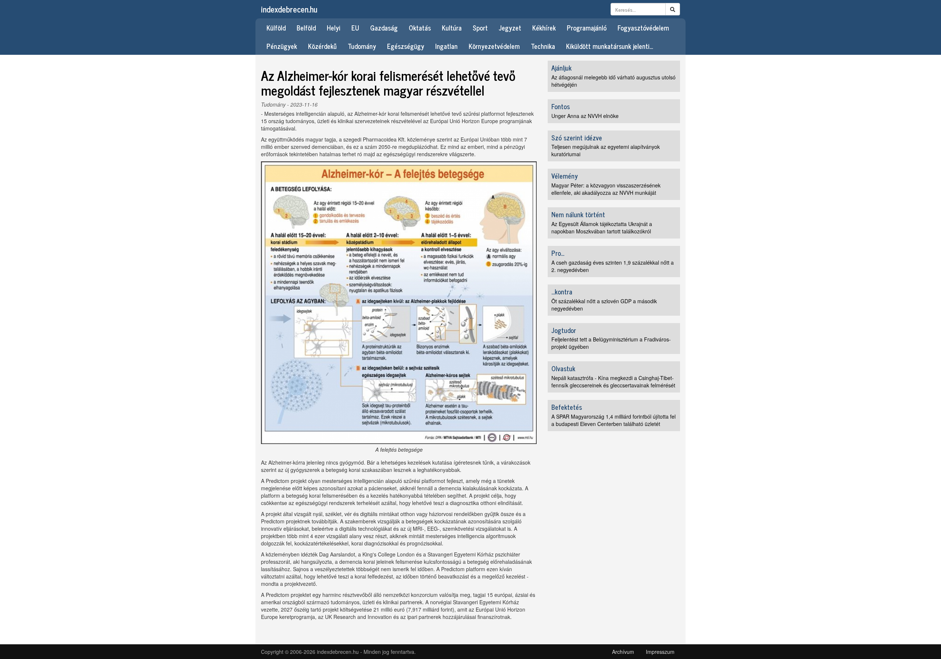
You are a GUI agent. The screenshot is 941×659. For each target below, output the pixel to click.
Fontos (560, 106)
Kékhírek (544, 27)
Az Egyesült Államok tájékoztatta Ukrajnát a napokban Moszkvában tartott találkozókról (601, 227)
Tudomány (362, 45)
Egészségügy (405, 45)
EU (355, 27)
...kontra (561, 291)
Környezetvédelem (494, 45)
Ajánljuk (561, 67)
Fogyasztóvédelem (643, 27)
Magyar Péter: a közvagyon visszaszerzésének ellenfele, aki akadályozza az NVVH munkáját (606, 189)
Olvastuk (563, 368)
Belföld (306, 27)
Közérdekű (322, 45)
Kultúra (452, 27)
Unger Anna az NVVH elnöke (585, 115)
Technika (543, 45)
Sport (480, 27)
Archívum (623, 651)
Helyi (333, 27)
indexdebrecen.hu (289, 9)
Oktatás (420, 27)
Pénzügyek (281, 45)
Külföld (276, 27)
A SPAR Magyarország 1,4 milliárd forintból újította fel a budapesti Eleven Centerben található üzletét (613, 420)
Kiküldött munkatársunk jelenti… (609, 45)
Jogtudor (563, 330)
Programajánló (587, 27)
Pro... (557, 252)
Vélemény (564, 175)
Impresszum (660, 651)
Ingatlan (446, 45)
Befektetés (566, 406)
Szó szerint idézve (576, 137)
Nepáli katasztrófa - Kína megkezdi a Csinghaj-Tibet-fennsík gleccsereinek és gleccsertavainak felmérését (613, 381)
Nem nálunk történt (578, 214)
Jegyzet (510, 27)
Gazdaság (384, 27)
